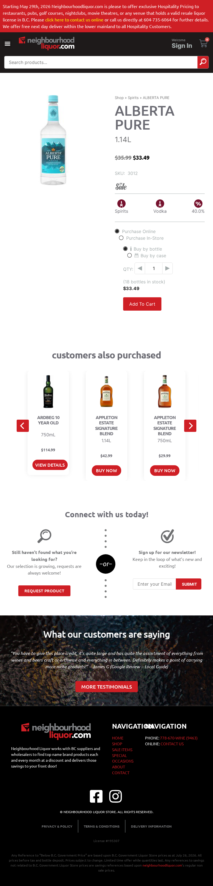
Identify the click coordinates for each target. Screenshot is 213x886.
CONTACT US (172, 743)
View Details (50, 465)
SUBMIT (189, 584)
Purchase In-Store (145, 238)
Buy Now (106, 470)
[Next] (190, 426)
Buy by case (153, 255)
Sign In (182, 46)
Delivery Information (151, 826)
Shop (119, 97)
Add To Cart (142, 304)
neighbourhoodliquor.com (162, 865)
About (118, 766)
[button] (7, 43)
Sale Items (122, 749)
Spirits (133, 97)
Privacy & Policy (57, 826)
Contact (121, 772)
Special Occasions (122, 758)
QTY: (128, 269)
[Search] (203, 62)
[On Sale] (160, 186)
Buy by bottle (148, 248)
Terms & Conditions (102, 826)
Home (117, 737)
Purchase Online (139, 231)
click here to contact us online (74, 19)
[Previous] (23, 426)
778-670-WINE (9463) (179, 737)
